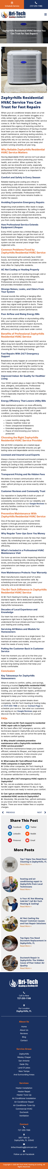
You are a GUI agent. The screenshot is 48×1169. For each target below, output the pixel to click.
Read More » (25, 864)
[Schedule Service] (12, 3)
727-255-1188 (24, 1130)
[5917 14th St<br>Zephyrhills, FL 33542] (24, 1135)
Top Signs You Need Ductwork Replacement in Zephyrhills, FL (33, 941)
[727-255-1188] (24, 1127)
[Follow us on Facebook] (24, 1151)
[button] (15, 827)
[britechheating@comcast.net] (24, 1144)
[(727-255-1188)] (36, 3)
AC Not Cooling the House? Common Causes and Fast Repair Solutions (33, 921)
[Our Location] (24, 1005)
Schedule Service (12, 6)
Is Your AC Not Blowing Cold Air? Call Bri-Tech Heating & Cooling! (31, 901)
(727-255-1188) (36, 6)
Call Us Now (24, 995)
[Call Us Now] (24, 993)
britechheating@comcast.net (24, 1147)
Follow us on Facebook (24, 1154)
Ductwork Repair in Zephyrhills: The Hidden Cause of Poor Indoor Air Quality (32, 961)
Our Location (24, 1008)
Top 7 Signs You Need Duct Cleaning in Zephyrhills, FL (33, 860)
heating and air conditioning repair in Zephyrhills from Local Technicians (31, 882)
